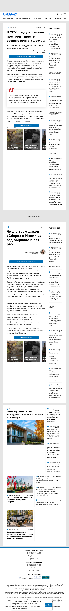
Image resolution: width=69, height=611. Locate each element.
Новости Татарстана (14, 408)
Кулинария (54, 34)
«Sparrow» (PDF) (56, 601)
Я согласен (48, 605)
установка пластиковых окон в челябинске (55, 113)
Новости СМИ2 (12, 128)
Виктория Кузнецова (32, 252)
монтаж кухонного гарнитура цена (54, 305)
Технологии (54, 233)
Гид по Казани (53, 291)
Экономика (13, 227)
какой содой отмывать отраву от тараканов (55, 73)
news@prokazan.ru (34, 568)
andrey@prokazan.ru (33, 556)
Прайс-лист (33, 559)
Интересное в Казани (54, 54)
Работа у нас (34, 571)
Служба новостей (39, 51)
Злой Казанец (20, 333)
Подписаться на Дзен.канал (26, 56)
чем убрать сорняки (54, 266)
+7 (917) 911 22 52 (33, 553)
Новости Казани (14, 27)
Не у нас (53, 158)
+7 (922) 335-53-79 (33, 565)
